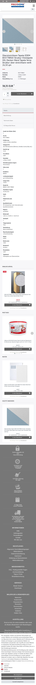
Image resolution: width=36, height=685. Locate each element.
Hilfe (18, 531)
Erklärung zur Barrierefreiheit (18, 558)
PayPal (6, 669)
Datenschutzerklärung (18, 553)
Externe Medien (8, 667)
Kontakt (18, 537)
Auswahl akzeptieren (18, 681)
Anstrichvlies (18, 600)
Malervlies (18, 597)
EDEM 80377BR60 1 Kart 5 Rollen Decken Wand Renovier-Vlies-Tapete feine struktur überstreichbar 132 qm (17, 295)
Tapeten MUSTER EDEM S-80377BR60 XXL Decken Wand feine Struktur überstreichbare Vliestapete (17, 385)
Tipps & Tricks (18, 574)
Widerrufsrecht (18, 551)
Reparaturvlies (18, 602)
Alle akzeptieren (18, 674)
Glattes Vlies (18, 613)
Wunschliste (7, 99)
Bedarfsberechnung (18, 576)
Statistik (6, 665)
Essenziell (6, 664)
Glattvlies (18, 611)
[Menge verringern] (8, 95)
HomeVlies (18, 608)
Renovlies (18, 604)
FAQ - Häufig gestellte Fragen (18, 570)
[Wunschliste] (27, 1)
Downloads (18, 588)
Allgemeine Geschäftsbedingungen (18, 549)
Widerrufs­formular (18, 560)
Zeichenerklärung (18, 572)
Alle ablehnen (18, 678)
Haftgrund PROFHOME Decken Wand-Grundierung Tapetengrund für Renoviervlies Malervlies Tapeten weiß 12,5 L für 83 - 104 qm (17, 341)
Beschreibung (7, 115)
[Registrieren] (7, 1)
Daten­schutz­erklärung (27, 661)
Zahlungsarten (18, 533)
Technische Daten (8, 120)
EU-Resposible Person (9, 125)
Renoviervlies (18, 606)
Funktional (7, 671)
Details (5, 110)
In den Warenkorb (21, 94)
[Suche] (33, 9)
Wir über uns (18, 540)
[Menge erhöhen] (8, 93)
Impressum (18, 556)
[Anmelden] (3, 1)
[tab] (18, 110)
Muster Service (18, 586)
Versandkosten (16, 103)
